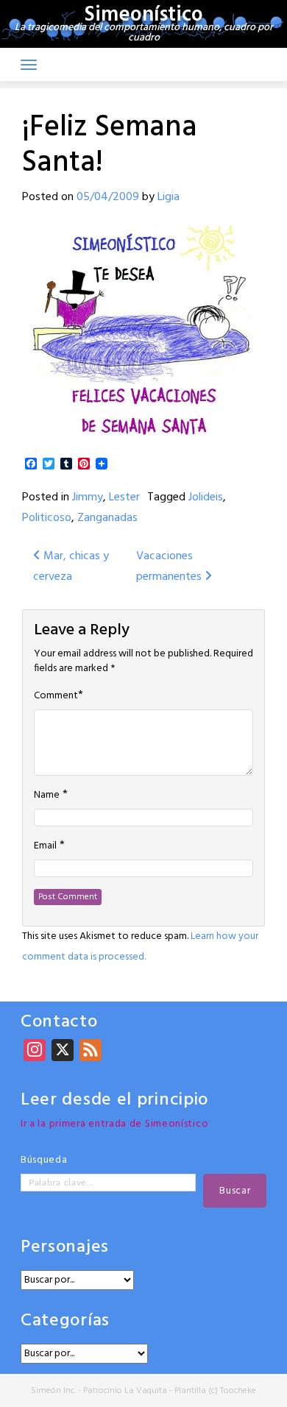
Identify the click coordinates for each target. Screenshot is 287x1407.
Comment (56, 696)
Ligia (168, 197)
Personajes (65, 1247)
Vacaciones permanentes (170, 566)
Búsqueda (44, 1160)
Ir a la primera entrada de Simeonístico (114, 1124)
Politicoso (46, 518)
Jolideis (205, 497)
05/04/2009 (108, 197)
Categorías (65, 1321)
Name (47, 795)
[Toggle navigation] (29, 65)
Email (45, 846)
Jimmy (87, 497)
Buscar (234, 1191)
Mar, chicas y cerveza (71, 566)
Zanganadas (107, 518)
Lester (124, 497)
